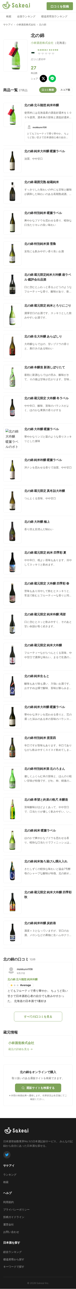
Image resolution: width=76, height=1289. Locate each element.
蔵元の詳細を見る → (20, 1049)
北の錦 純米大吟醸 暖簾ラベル (44, 151)
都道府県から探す (13, 1259)
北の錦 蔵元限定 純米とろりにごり (47, 305)
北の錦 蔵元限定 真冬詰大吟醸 (44, 491)
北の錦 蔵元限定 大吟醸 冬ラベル (46, 398)
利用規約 (8, 1202)
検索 (8, 16)
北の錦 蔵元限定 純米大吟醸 (43, 645)
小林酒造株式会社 (26, 24)
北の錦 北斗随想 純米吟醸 (41, 105)
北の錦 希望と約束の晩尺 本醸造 (46, 799)
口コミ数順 (48, 89)
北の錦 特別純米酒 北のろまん (44, 769)
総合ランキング (12, 1251)
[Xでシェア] (43, 78)
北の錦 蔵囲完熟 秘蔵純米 (41, 182)
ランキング (9, 1174)
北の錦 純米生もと (36, 676)
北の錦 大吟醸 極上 (37, 522)
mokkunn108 (40, 127)
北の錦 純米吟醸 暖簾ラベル (43, 460)
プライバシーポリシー (16, 1209)
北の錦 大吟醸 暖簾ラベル (41, 429)
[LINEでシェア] (52, 78)
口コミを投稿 (60, 6)
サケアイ (8, 24)
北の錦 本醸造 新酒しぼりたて (44, 367)
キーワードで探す (13, 1266)
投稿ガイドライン (13, 1217)
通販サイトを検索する (40, 1087)
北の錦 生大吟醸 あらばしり (43, 336)
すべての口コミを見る (38, 1016)
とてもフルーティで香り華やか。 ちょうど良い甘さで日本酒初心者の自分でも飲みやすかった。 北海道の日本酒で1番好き (48, 135)
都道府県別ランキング (54, 16)
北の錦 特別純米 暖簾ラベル (43, 213)
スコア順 (65, 89)
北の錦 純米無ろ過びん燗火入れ (45, 861)
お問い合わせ (11, 1232)
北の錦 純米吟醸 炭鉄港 (40, 923)
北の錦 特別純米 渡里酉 (40, 738)
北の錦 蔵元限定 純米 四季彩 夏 (45, 552)
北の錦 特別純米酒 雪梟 (40, 244)
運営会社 (8, 1224)
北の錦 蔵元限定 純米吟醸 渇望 (45, 614)
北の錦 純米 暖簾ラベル (40, 830)
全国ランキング (26, 16)
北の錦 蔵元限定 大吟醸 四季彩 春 (46, 583)
